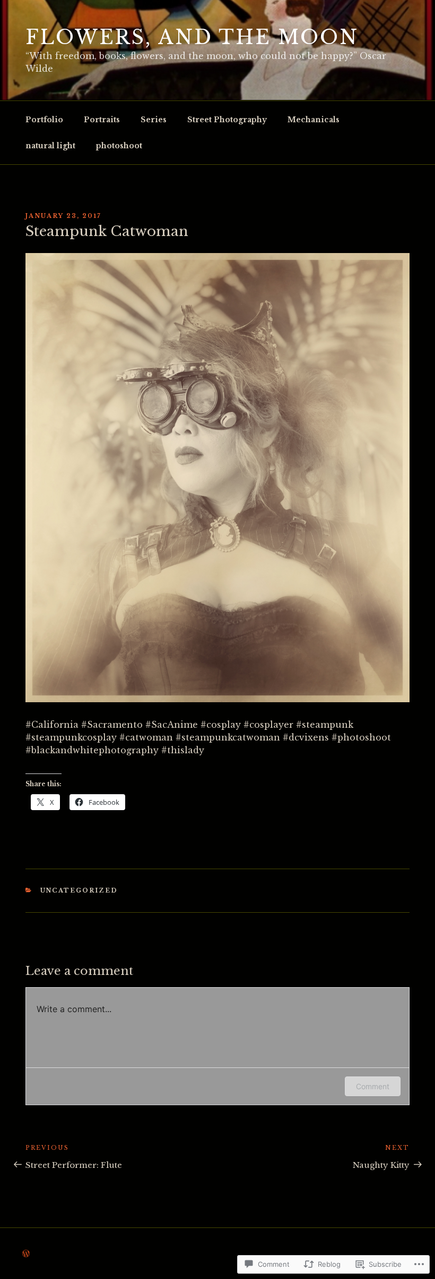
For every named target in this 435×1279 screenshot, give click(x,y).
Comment (372, 1086)
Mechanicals (314, 119)
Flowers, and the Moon (191, 37)
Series (154, 119)
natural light (50, 145)
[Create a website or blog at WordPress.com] (26, 1254)
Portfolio (44, 119)
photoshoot (119, 145)
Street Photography (227, 119)
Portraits (102, 119)
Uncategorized (79, 890)
